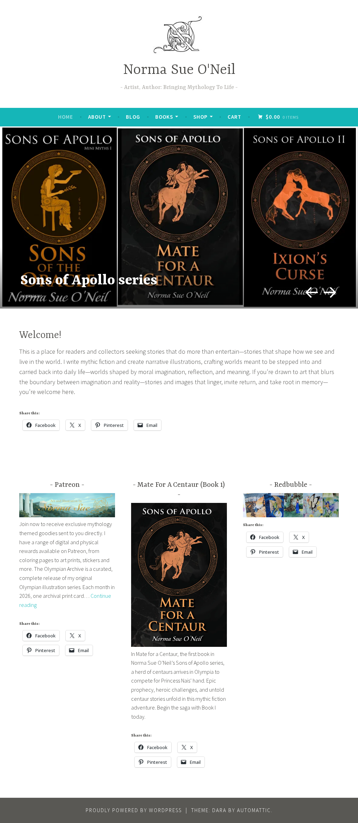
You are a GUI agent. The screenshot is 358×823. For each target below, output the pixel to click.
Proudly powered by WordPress (134, 810)
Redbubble (290, 485)
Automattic (254, 810)
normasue (31, 296)
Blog (133, 116)
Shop (200, 116)
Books (164, 116)
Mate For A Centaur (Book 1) (181, 485)
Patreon (67, 485)
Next (329, 290)
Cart (234, 116)
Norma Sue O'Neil (179, 70)
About (97, 116)
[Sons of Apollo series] (179, 217)
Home (65, 116)
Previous (309, 290)
